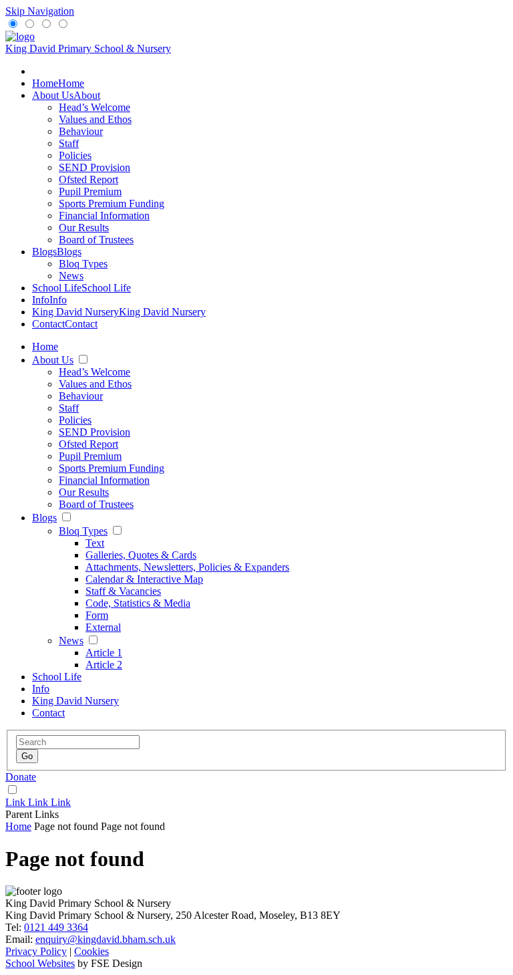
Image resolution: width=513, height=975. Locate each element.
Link (16, 802)
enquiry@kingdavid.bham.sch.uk (105, 939)
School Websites (40, 963)
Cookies (91, 951)
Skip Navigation (39, 11)
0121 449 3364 (56, 927)
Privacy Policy (36, 951)
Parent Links (32, 814)
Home (18, 826)
